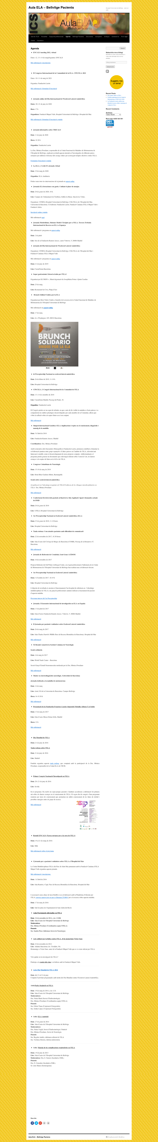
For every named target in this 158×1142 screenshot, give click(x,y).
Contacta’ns (115, 36)
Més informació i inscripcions (41, 63)
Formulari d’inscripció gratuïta (41, 161)
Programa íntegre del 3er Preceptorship (44, 598)
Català (33, 41)
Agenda (68, 36)
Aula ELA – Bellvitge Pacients (51, 7)
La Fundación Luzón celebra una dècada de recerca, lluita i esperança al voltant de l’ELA (117, 103)
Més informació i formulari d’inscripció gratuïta (46, 119)
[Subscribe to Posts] (107, 72)
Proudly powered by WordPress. (116, 1137)
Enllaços (107, 36)
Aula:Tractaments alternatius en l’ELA (47, 913)
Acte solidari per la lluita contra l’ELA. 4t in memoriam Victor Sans (57, 938)
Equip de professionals (56, 36)
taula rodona (54, 763)
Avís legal (124, 36)
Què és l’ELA (35, 36)
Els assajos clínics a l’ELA (114, 95)
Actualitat (44, 36)
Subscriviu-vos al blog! (114, 52)
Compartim (98, 36)
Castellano (40, 41)
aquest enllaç (70, 181)
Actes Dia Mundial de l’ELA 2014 (45, 970)
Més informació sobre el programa (42, 851)
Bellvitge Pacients (78, 36)
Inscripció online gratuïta (39, 212)
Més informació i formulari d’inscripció (44, 88)
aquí (43, 217)
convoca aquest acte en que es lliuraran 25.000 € (52, 897)
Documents (89, 36)
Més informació (36, 420)
